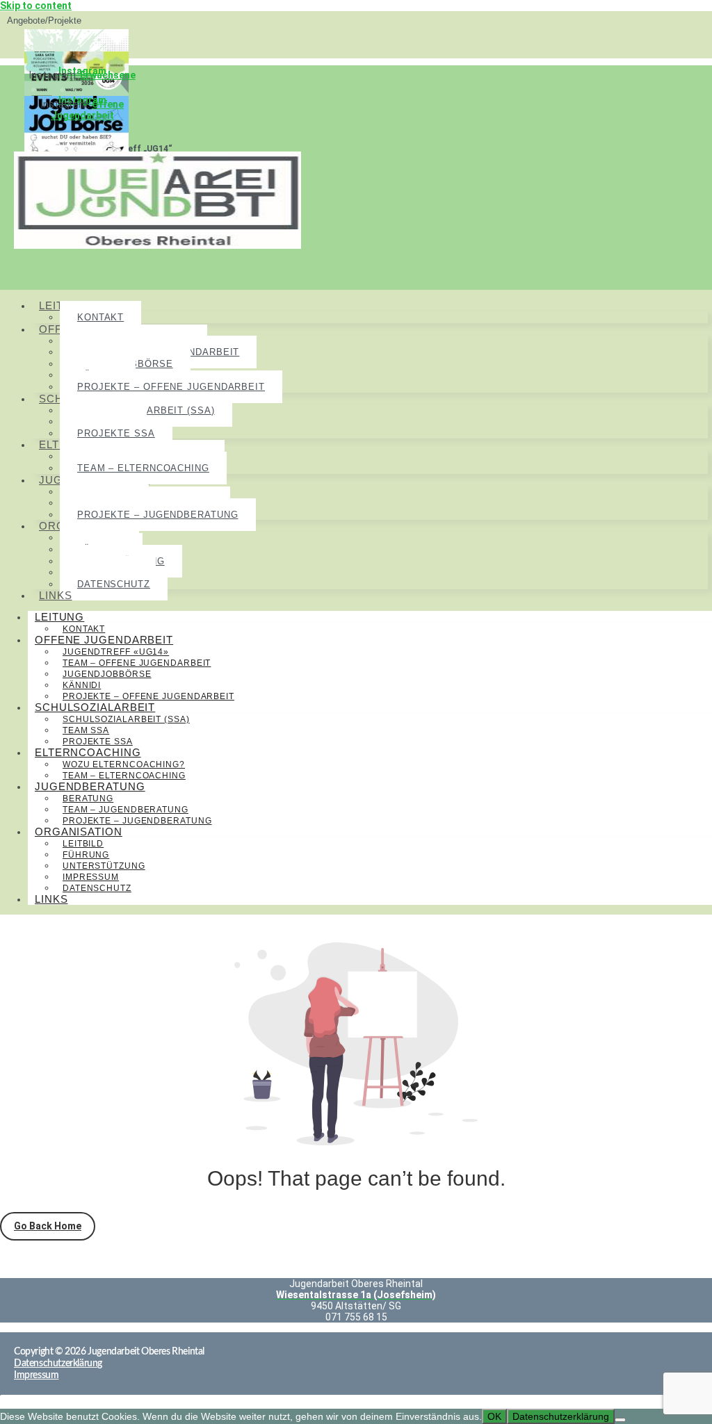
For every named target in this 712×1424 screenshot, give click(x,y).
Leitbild (83, 844)
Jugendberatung (90, 786)
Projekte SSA (116, 433)
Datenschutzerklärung (560, 1416)
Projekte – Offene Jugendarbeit (171, 387)
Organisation (78, 831)
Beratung (88, 798)
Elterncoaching (88, 752)
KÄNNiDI (82, 685)
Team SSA (86, 730)
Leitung (59, 617)
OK (494, 1416)
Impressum (91, 877)
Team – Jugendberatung (125, 810)
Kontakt (100, 317)
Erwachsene (108, 75)
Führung (86, 855)
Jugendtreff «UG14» (116, 652)
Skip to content (36, 5)
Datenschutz (113, 584)
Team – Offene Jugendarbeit (137, 663)
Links (55, 595)
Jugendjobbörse (107, 674)
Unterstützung (104, 866)
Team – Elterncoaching (143, 468)
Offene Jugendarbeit (87, 110)
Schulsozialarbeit (95, 707)
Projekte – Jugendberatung (157, 514)
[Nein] (620, 1420)
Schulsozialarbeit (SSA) (126, 719)
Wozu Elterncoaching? (124, 764)
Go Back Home (47, 1225)
